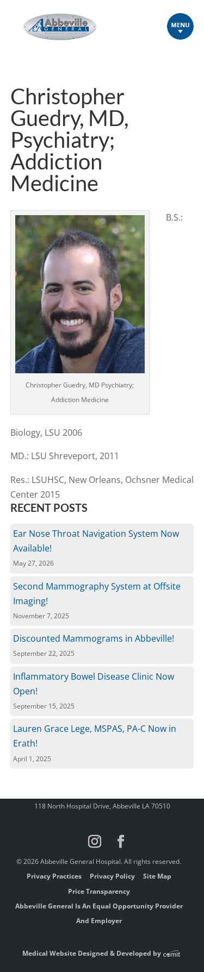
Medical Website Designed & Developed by (92, 953)
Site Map (157, 876)
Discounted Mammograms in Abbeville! (93, 638)
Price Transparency (99, 891)
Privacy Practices (54, 876)
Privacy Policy (112, 876)
